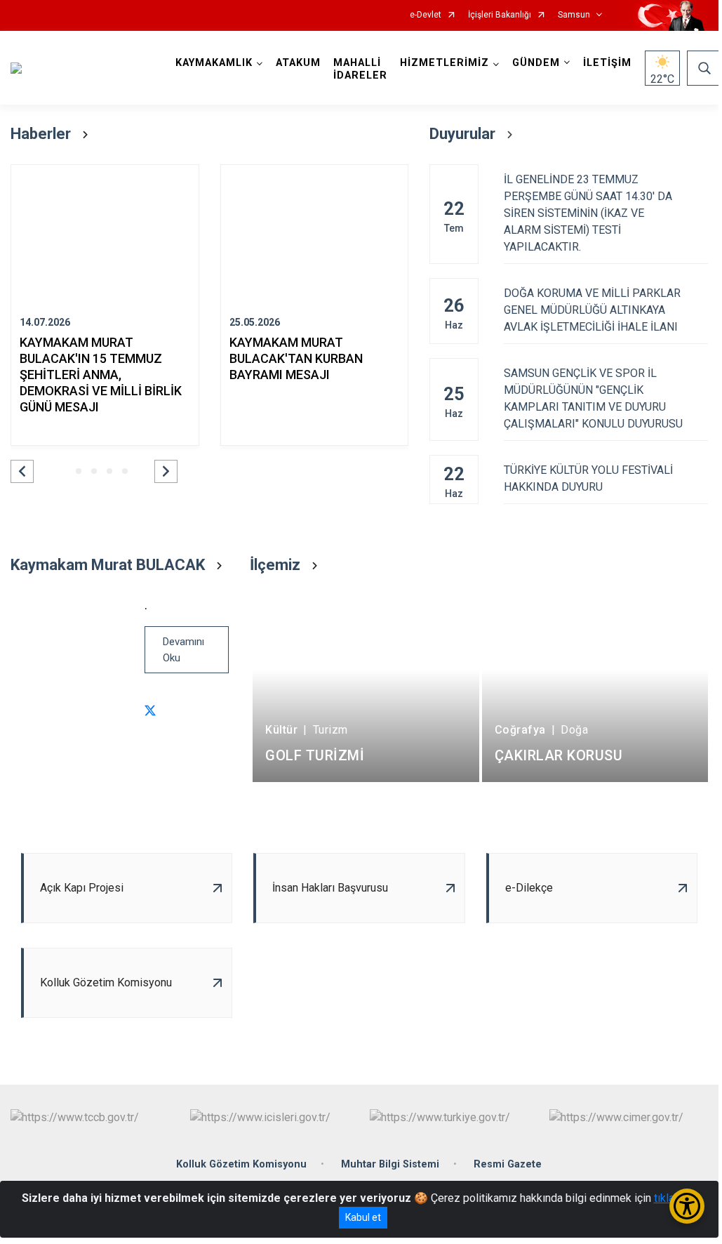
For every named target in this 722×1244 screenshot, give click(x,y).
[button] (22, 471)
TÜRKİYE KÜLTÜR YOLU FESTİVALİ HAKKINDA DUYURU (588, 478)
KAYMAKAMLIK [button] (214, 63)
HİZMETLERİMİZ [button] (444, 63)
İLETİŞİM (607, 63)
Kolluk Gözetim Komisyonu (241, 1164)
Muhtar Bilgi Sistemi (390, 1164)
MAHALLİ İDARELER (360, 69)
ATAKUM (298, 63)
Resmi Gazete (508, 1164)
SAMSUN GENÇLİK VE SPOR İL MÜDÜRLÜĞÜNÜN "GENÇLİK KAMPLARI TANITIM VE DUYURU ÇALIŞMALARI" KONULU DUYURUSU (593, 398)
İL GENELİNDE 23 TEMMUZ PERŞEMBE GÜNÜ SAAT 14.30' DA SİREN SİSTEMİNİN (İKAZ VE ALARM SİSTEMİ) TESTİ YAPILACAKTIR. (588, 213)
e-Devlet (425, 15)
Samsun (574, 15)
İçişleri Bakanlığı (499, 15)
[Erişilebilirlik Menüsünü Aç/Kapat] (686, 1206)
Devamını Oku (183, 649)
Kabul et (363, 1217)
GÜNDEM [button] (536, 63)
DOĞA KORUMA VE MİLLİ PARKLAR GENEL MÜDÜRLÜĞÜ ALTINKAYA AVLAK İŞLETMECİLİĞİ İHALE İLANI (592, 309)
